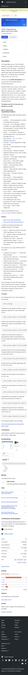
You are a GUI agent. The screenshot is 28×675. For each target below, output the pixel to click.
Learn (2, 632)
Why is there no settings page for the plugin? (7, 492)
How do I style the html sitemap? (9, 497)
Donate (17, 636)
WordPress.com (6, 643)
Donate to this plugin (6, 612)
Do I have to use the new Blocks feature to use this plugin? (9, 513)
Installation (5, 49)
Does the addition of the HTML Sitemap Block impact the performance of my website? (9, 507)
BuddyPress (5, 650)
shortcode (20, 562)
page (25, 559)
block (15, 559)
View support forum (6, 599)
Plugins (16, 625)
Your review (4, 589)
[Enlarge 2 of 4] (24, 443)
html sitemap (20, 559)
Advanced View (5, 566)
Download (4, 37)
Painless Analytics (20, 433)
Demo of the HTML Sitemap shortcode (13, 222)
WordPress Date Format (9, 140)
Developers (4, 636)
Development (6, 53)
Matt (3, 646)
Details (4, 42)
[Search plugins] (15, 15)
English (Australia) (9, 657)
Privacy (3, 627)
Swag (17, 639)
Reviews (5, 46)
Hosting (3, 625)
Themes (17, 622)
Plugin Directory (5, 6)
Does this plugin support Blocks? (9, 502)
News (2, 622)
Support (5, 56)
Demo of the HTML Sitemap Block (12, 220)
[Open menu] (26, 2)
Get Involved (18, 632)
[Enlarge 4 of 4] (24, 459)
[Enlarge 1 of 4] (11, 443)
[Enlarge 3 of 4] (11, 454)
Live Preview (13, 37)
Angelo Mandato (7, 33)
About (2, 620)
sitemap (24, 562)
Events (16, 634)
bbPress (4, 648)
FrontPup (6, 435)
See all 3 (25, 556)
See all (25, 589)
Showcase (17, 620)
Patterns (17, 627)
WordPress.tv (5, 639)
